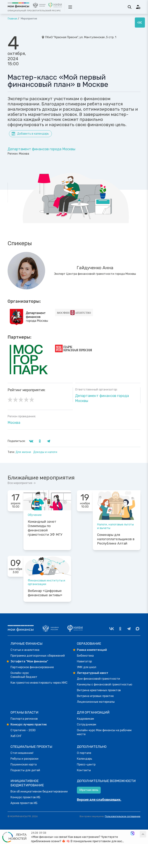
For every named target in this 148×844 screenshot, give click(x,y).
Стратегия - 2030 (23, 730)
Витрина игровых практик (95, 696)
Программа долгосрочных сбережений (37, 655)
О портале (84, 753)
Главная (12, 18)
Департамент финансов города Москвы (41, 149)
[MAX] (137, 629)
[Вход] (138, 7)
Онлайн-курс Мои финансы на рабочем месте (104, 732)
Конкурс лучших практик (28, 724)
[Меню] (140, 22)
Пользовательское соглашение (122, 816)
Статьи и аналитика (24, 650)
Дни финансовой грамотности (98, 678)
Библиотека (85, 655)
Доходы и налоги (45, 452)
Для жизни (24, 452)
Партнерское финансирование (32, 667)
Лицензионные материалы (96, 701)
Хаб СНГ (16, 736)
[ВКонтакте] (111, 629)
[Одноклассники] (120, 629)
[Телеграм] (129, 629)
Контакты (84, 770)
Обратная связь (88, 790)
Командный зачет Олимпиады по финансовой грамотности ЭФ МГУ (45, 528)
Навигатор (84, 661)
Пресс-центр (86, 764)
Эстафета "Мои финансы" (29, 661)
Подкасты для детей (25, 770)
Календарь (84, 758)
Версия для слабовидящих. (99, 800)
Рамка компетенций (92, 650)
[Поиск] (129, 7)
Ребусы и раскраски (24, 758)
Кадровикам (85, 718)
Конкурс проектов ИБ (25, 797)
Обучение (35, 515)
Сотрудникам (86, 724)
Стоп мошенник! (21, 753)
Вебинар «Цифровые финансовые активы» (45, 593)
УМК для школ (86, 667)
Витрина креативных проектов (99, 690)
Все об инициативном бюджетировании (39, 791)
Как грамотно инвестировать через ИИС (39, 682)
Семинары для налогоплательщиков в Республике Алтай (115, 539)
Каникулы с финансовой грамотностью (104, 684)
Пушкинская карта (23, 764)
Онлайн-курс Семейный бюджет (23, 675)
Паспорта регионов (24, 718)
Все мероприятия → (22, 483)
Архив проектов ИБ (23, 803)
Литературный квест (92, 673)
